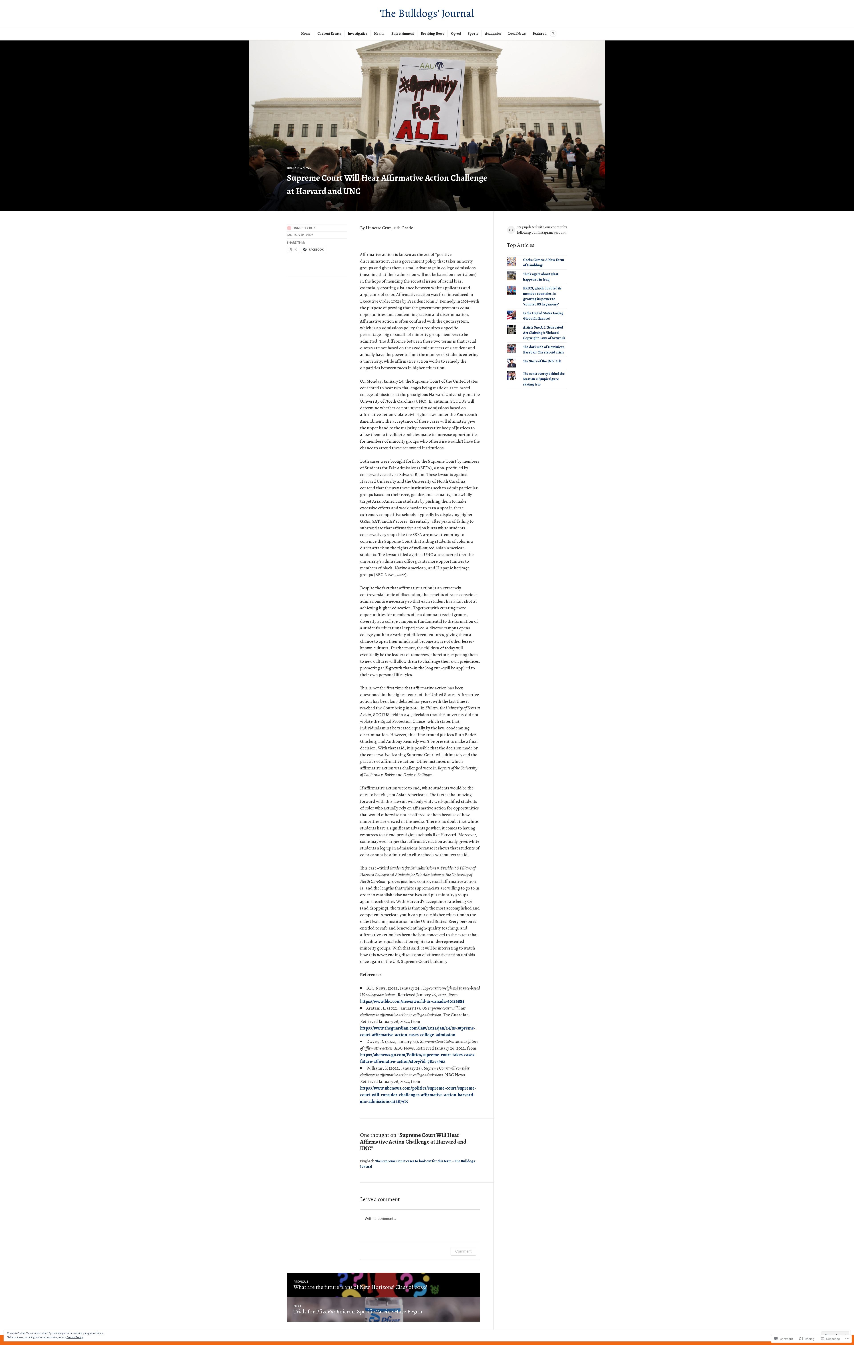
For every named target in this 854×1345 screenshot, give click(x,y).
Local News (517, 33)
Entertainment (402, 33)
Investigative (357, 33)
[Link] (511, 230)
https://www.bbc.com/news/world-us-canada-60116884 (412, 1001)
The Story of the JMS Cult (542, 361)
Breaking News (432, 33)
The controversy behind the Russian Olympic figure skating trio (544, 379)
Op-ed (456, 33)
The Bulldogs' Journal (427, 13)
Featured (539, 33)
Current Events (329, 33)
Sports (473, 33)
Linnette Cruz (303, 228)
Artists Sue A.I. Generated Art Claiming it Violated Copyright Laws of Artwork (544, 333)
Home (305, 33)
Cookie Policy (74, 1337)
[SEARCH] (553, 33)
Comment (463, 1251)
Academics (493, 33)
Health (379, 33)
